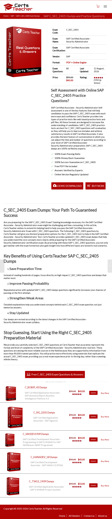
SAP (12, 16)
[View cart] (97, 6)
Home (6, 16)
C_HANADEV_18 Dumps (44, 457)
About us (102, 515)
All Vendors (74, 515)
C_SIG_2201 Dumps (44, 412)
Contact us (89, 515)
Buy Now (97, 185)
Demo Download (69, 185)
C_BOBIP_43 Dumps (36, 387)
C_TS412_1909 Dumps (41, 481)
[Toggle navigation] (105, 6)
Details (93, 393)
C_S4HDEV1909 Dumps (36, 434)
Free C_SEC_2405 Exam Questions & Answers (57, 374)
